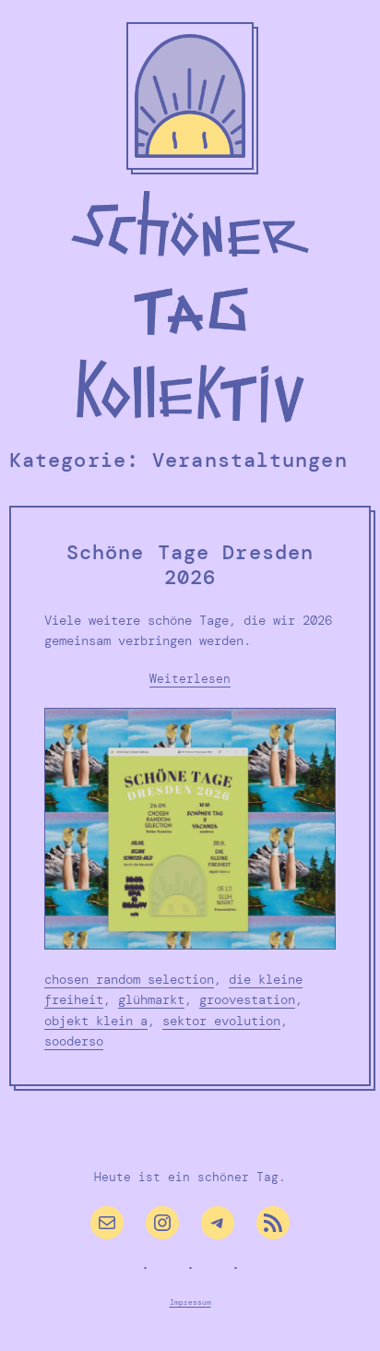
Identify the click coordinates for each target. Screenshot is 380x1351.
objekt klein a (96, 1020)
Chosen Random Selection (129, 979)
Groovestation (247, 999)
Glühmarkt (151, 999)
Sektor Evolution (221, 1020)
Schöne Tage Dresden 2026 (190, 566)
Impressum (190, 1302)
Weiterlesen (190, 679)
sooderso (73, 1041)
